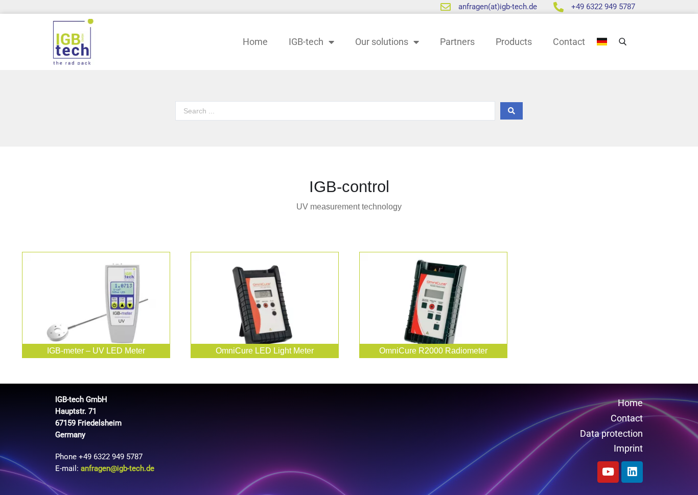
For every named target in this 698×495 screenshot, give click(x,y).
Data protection (611, 433)
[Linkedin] (632, 472)
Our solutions (381, 41)
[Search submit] (511, 111)
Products (514, 41)
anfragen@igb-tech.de (117, 468)
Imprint (628, 448)
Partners (457, 41)
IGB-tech (306, 41)
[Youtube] (608, 472)
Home (255, 41)
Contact (569, 41)
